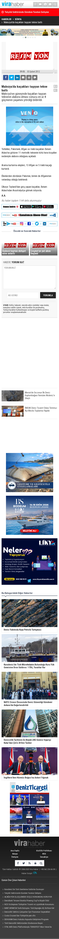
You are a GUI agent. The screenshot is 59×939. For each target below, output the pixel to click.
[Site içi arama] (55, 4)
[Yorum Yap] (34, 77)
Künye (15, 854)
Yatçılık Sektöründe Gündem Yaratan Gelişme (22, 893)
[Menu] (35, 4)
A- (55, 90)
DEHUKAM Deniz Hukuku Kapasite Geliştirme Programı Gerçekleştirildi (25, 919)
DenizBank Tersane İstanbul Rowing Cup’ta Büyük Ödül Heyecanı (25, 901)
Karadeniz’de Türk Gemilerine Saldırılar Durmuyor (24, 889)
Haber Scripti (27, 873)
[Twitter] (11, 77)
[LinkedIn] (17, 77)
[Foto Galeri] (45, 4)
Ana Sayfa (15, 850)
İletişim (14, 857)
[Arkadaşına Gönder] (23, 77)
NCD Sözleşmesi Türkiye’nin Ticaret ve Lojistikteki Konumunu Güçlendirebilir (28, 904)
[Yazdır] (28, 77)
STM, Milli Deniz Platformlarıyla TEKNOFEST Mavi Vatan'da (28, 927)
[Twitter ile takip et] (24, 863)
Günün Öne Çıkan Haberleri (14, 880)
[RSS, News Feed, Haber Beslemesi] (29, 863)
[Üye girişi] (35, 863)
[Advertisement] (29, 355)
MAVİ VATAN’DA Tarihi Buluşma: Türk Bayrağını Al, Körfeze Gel (29, 908)
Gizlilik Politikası (44, 850)
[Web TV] (40, 4)
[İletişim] (50, 4)
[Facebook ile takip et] (18, 863)
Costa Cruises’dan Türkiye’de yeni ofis (19, 915)
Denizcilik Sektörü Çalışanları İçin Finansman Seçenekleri (27, 912)
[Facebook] (5, 77)
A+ (55, 86)
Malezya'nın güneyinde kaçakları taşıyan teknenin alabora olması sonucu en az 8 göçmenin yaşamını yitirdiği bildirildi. (24, 96)
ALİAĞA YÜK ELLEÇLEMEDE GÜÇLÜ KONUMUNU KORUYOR (28, 897)
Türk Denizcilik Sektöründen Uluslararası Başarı (23, 923)
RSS (44, 854)
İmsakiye (44, 857)
